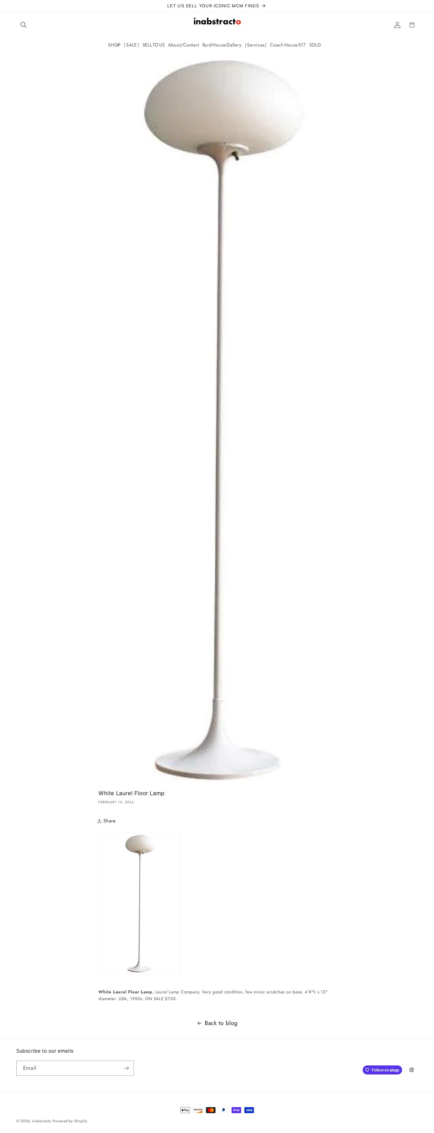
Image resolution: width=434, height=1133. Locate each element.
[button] (23, 25)
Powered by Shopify (70, 1120)
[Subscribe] (126, 1068)
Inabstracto (41, 1120)
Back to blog (221, 1023)
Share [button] (109, 821)
